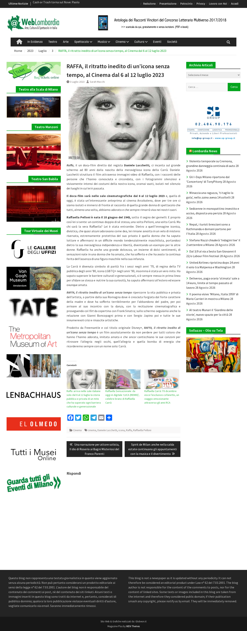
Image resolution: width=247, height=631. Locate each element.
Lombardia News (205, 151)
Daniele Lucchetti (107, 430)
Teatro (52, 42)
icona (121, 430)
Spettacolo (81, 42)
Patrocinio (186, 4)
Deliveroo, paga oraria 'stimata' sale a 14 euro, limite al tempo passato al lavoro (212, 282)
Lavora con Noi (218, 4)
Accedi (235, 4)
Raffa (129, 430)
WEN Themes (133, 626)
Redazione (149, 4)
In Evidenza (35, 42)
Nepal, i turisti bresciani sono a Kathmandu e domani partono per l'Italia (208, 229)
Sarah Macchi (97, 81)
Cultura (139, 42)
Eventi (157, 42)
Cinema (121, 42)
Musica (102, 42)
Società (172, 42)
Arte (66, 42)
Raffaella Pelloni (142, 430)
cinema (92, 430)
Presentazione (167, 4)
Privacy (200, 4)
